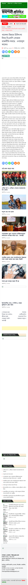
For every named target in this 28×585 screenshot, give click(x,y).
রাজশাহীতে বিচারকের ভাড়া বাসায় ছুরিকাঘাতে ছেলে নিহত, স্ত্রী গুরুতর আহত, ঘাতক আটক (16, 506)
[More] (18, 51)
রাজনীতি (22, 48)
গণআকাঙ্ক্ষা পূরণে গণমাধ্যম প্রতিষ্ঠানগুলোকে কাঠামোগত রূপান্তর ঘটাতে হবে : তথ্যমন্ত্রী (13, 234)
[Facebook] (3, 51)
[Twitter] (6, 51)
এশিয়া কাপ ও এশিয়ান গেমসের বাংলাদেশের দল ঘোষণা (13, 189)
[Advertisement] (15, 328)
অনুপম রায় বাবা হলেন (18, 24)
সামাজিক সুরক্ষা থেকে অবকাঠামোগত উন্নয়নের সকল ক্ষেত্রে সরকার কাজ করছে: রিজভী (14, 258)
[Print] (15, 51)
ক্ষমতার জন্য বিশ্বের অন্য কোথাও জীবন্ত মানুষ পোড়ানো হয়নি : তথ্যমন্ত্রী (7, 316)
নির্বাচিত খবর (17, 48)
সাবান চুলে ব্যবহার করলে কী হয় (10, 281)
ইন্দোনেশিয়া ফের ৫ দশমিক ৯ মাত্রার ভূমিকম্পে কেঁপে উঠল (12, 304)
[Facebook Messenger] (12, 51)
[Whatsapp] (9, 51)
